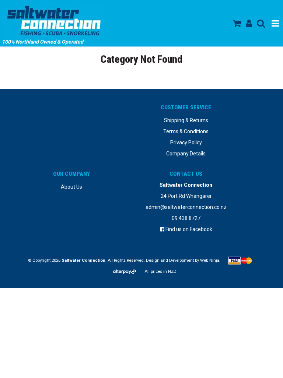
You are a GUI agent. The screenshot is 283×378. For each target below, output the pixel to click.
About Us (71, 187)
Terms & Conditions (186, 131)
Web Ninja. (210, 260)
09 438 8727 (186, 218)
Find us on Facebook (188, 229)
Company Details (186, 154)
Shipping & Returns (186, 120)
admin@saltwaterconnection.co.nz (186, 207)
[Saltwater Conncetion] (86, 20)
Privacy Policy (186, 142)
